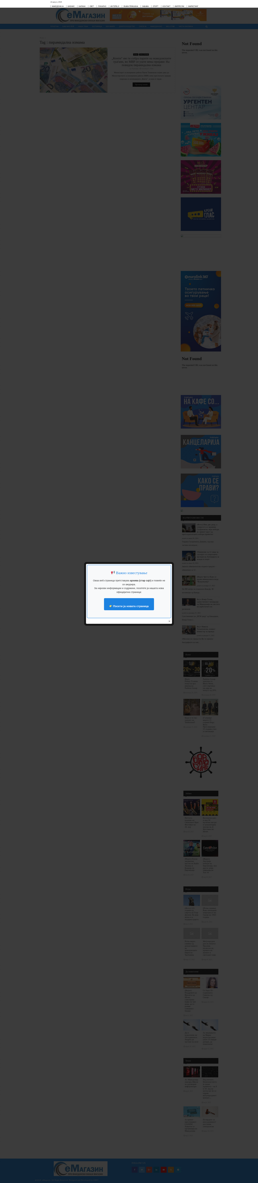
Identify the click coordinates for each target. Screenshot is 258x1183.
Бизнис (71, 6)
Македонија (58, 6)
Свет (92, 6)
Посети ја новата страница (130, 606)
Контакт (167, 6)
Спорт (155, 6)
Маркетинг (193, 6)
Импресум (179, 6)
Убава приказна (130, 6)
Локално (102, 6)
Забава (145, 6)
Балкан (82, 6)
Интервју (114, 6)
